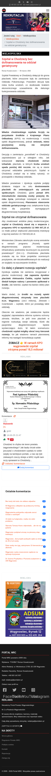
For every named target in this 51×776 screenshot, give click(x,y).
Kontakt (4, 749)
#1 (4, 427)
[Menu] (47, 10)
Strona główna (7, 736)
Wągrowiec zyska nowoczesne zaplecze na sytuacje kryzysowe (21, 553)
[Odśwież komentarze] (14, 416)
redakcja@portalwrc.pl (33, 5)
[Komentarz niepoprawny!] (8, 439)
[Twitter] (23, 2)
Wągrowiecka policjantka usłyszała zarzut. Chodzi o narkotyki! (21, 513)
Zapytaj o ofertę (11, 726)
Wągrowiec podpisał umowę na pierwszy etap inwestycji (22, 533)
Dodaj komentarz (27, 467)
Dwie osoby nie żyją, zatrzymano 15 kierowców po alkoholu (24, 546)
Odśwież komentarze (15, 463)
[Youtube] (28, 2)
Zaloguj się (6, 758)
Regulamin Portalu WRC (11, 740)
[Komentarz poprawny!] (4, 439)
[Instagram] (31, 2)
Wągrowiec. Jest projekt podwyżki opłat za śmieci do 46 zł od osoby (23, 540)
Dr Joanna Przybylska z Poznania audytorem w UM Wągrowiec (23, 560)
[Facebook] (19, 2)
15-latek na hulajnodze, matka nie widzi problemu (20, 520)
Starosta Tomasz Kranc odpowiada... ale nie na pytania (23, 527)
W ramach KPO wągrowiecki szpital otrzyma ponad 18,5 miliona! (25, 346)
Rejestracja (6, 753)
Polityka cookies (8, 745)
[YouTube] (25, 690)
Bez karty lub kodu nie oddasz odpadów (20, 501)
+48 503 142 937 (16, 5)
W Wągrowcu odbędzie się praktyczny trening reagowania (22, 507)
